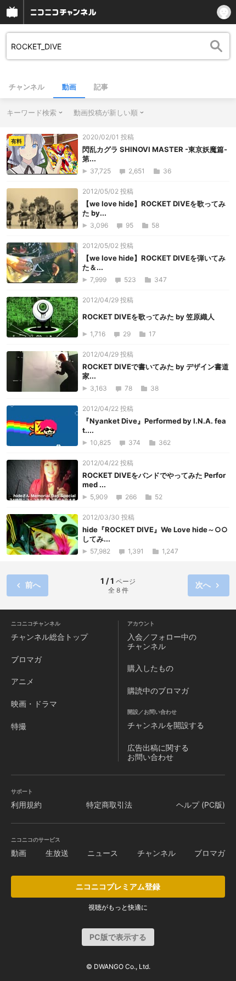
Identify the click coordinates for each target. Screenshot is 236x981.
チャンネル (26, 86)
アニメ (22, 681)
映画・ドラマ (34, 703)
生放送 (57, 853)
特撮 (18, 726)
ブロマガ (26, 659)
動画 (69, 86)
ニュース (102, 853)
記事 (101, 86)
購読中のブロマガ (158, 690)
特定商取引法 (109, 804)
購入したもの (150, 668)
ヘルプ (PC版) (200, 804)
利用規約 (26, 804)
